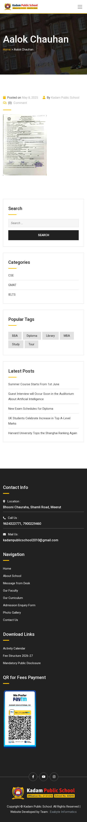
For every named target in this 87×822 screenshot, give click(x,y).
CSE (11, 275)
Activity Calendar (14, 648)
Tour (31, 344)
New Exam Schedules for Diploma (30, 408)
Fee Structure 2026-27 (18, 656)
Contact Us (10, 620)
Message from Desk (16, 583)
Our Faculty (10, 590)
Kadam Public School (65, 97)
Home (7, 568)
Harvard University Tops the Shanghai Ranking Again (42, 433)
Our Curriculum (13, 598)
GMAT (12, 285)
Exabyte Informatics (63, 812)
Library (50, 335)
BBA (15, 335)
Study (16, 344)
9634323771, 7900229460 (22, 524)
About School (12, 576)
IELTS (12, 294)
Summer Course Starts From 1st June (33, 384)
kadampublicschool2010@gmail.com (30, 540)
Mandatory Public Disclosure (22, 663)
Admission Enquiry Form (19, 605)
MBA (67, 335)
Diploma (32, 335)
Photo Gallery (12, 612)
